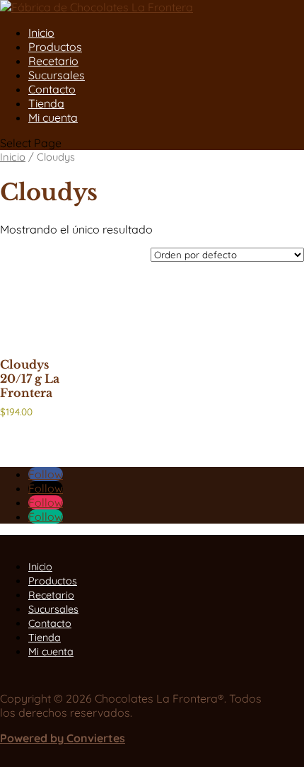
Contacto (52, 89)
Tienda (46, 103)
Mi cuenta (53, 117)
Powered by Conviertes (62, 738)
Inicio (41, 32)
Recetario (53, 61)
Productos (55, 47)
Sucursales (56, 75)
